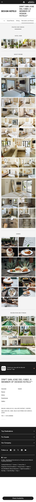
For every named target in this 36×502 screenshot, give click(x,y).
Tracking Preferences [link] (6, 464)
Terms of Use (21, 464)
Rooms (3, 391)
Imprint (20, 388)
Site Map (3, 470)
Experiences (4, 398)
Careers (15, 464)
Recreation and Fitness (28, 20)
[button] (24, 2)
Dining (18, 20)
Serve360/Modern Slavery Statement (9, 468)
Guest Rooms (10, 20)
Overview (3, 388)
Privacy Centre (21, 466)
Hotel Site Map (10, 470)
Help (17, 470)
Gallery (3, 401)
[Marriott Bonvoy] (30, 2)
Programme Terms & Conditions (8, 466)
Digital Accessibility (24, 468)
